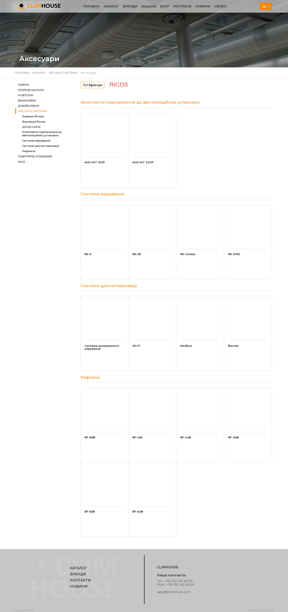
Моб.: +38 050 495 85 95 (175, 585)
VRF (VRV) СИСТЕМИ (62, 72)
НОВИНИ (202, 6)
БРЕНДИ (130, 6)
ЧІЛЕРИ (23, 84)
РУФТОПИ (25, 95)
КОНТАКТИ (182, 6)
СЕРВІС (220, 6)
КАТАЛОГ (111, 6)
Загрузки (148, 6)
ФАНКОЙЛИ (27, 100)
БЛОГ (164, 6)
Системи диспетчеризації (40, 145)
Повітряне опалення (35, 156)
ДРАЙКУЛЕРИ (28, 105)
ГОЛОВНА (91, 6)
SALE (21, 161)
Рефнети (28, 151)
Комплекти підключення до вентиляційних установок (42, 133)
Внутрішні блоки (33, 121)
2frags (271, 610)
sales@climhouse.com (173, 592)
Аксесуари (31, 127)
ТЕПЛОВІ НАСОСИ (31, 90)
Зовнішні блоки (33, 116)
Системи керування (36, 140)
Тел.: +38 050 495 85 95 (174, 581)
